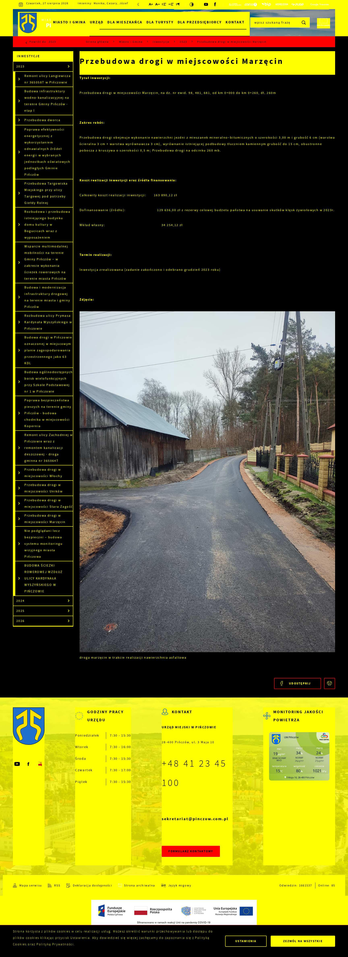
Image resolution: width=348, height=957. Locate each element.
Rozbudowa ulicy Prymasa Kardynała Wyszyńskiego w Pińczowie (48, 322)
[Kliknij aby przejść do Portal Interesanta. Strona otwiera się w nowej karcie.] (235, 4)
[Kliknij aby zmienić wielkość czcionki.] (151, 5)
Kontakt (235, 22)
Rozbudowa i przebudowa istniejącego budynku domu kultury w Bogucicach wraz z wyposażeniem (47, 225)
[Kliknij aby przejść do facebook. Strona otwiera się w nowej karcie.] (215, 4)
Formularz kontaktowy (190, 851)
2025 (20, 611)
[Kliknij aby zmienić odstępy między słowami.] (171, 5)
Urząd (97, 22)
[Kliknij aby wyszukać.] (304, 22)
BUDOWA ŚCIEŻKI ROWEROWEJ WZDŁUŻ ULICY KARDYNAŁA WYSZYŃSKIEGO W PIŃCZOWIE (43, 578)
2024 (20, 601)
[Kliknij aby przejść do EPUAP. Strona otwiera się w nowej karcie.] (297, 4)
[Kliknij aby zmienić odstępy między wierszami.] (164, 5)
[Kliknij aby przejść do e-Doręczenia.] (282, 4)
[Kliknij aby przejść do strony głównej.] (48, 24)
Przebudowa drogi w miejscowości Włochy (43, 473)
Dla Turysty (160, 22)
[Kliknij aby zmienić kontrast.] (192, 4)
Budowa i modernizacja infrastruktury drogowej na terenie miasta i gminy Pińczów (47, 297)
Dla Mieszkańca (124, 22)
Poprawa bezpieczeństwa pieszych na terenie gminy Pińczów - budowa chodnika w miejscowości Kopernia (47, 413)
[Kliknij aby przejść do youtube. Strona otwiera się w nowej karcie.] (206, 4)
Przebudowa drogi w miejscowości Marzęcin (44, 519)
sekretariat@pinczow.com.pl (195, 819)
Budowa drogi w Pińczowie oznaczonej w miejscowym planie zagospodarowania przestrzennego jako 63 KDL (48, 350)
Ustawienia (246, 941)
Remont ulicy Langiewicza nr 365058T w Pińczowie (47, 79)
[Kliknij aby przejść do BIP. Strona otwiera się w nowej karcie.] (266, 4)
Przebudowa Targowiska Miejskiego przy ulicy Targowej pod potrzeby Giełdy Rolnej (46, 193)
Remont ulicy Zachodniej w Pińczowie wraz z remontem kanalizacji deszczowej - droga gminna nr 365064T (48, 448)
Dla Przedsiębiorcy (200, 22)
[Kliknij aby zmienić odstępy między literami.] (157, 5)
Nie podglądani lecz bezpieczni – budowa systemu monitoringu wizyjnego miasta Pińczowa (43, 544)
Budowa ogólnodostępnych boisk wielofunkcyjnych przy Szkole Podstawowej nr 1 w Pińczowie (48, 381)
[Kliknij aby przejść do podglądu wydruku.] (329, 683)
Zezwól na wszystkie (303, 941)
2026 (20, 621)
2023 (52, 42)
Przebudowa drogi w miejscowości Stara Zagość (48, 503)
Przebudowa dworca (42, 120)
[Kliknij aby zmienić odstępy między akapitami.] (178, 5)
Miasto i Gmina (69, 22)
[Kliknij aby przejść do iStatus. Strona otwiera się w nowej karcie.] (250, 4)
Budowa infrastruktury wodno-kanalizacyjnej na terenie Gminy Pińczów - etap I (46, 101)
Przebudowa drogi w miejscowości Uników (43, 488)
